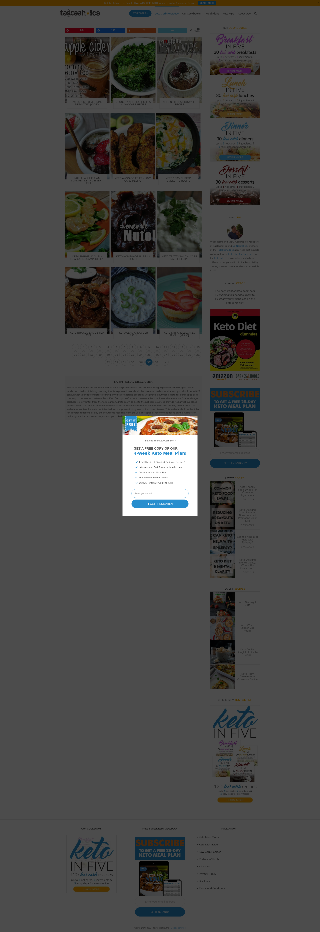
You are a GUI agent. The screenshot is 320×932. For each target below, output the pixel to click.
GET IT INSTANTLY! (161, 503)
